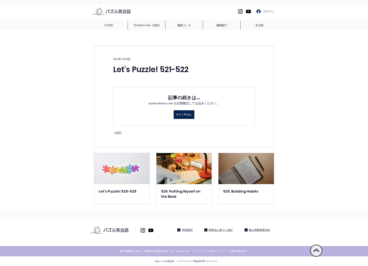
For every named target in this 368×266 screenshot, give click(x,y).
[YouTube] (248, 11)
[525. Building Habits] (246, 168)
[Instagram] (240, 11)
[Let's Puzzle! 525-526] (122, 168)
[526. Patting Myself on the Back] (184, 168)
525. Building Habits (240, 191)
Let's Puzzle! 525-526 (117, 191)
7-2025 (118, 132)
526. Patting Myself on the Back (180, 194)
